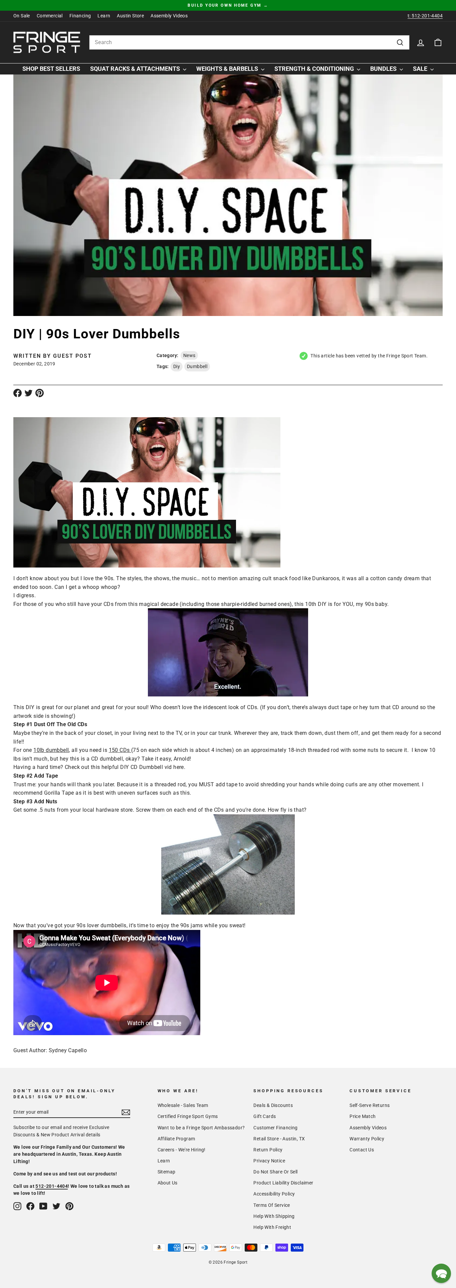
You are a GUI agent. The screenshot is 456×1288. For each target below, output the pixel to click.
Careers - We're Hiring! (182, 1149)
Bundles (384, 68)
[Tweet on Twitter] (28, 392)
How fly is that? (287, 810)
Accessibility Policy (274, 1193)
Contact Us (362, 1149)
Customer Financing (275, 1127)
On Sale (21, 15)
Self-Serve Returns (370, 1105)
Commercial (50, 15)
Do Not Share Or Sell (275, 1171)
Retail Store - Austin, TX (279, 1138)
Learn (103, 15)
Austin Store (130, 15)
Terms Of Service (271, 1205)
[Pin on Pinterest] (39, 392)
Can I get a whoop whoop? (87, 587)
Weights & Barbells (227, 68)
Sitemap (167, 1171)
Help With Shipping (273, 1216)
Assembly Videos (169, 15)
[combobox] (249, 42)
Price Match (363, 1116)
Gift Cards (264, 1116)
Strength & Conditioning (314, 68)
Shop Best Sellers (51, 68)
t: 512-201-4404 (425, 15)
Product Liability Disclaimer (283, 1182)
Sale (421, 68)
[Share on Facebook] (17, 392)
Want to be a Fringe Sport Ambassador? (201, 1127)
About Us (168, 1182)
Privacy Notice (269, 1160)
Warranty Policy (367, 1138)
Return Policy (267, 1149)
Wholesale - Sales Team (183, 1105)
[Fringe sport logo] (46, 42)
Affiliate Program (176, 1138)
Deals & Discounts (273, 1105)
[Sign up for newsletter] (126, 1112)
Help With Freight (272, 1227)
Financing (80, 15)
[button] (441, 1273)
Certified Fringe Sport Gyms (188, 1116)
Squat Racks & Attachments (135, 68)
